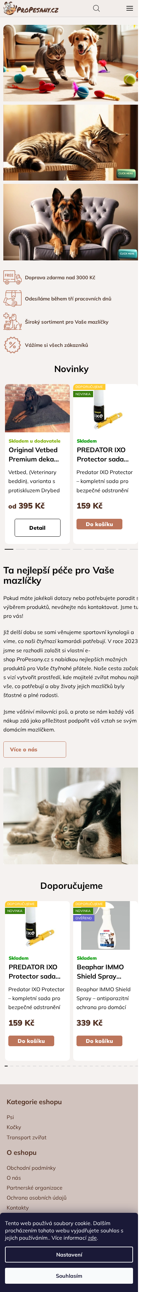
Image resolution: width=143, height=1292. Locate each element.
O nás (14, 1177)
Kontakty (18, 1207)
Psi (10, 1117)
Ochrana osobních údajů (37, 1197)
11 (134, 549)
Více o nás (23, 749)
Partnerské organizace (35, 1187)
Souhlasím (69, 1275)
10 (122, 549)
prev (7, 423)
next (136, 423)
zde (92, 1237)
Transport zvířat (27, 1137)
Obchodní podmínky (31, 1167)
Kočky (14, 1127)
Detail (37, 527)
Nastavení (69, 1254)
